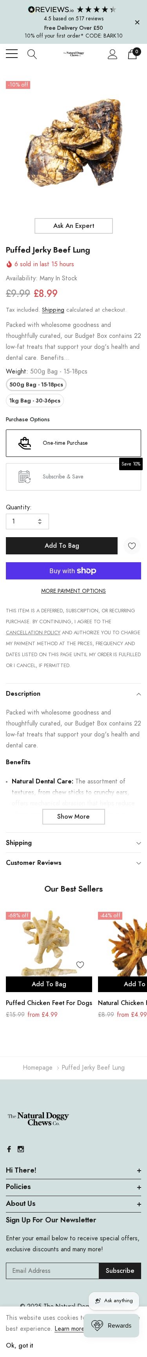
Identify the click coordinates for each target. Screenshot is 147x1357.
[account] (113, 54)
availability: (22, 278)
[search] (32, 54)
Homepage (38, 1068)
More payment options (73, 591)
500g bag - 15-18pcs (36, 385)
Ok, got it (19, 1346)
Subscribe (120, 1271)
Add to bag (49, 984)
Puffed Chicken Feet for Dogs (49, 1003)
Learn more (69, 1329)
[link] (49, 949)
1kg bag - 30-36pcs (34, 401)
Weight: (46, 371)
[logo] (73, 53)
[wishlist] (80, 965)
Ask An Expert (73, 226)
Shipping (53, 310)
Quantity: (19, 507)
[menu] (12, 54)
